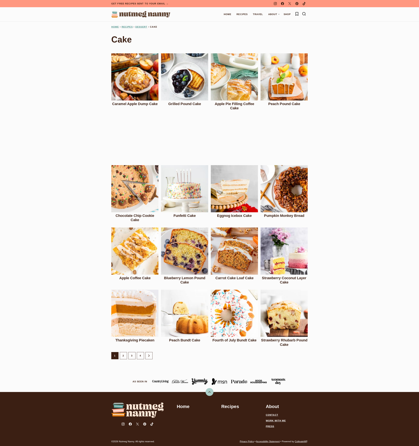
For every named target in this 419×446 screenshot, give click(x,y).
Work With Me (276, 420)
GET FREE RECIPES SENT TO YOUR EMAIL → (140, 3)
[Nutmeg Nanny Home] (140, 14)
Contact (272, 415)
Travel (258, 14)
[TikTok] (304, 3)
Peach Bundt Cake (184, 340)
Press (270, 426)
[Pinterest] (297, 3)
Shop (287, 14)
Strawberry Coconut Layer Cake (284, 280)
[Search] (304, 14)
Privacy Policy (247, 441)
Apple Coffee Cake (135, 278)
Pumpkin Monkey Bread (284, 216)
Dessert (141, 27)
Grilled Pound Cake (184, 104)
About (272, 14)
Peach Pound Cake (284, 104)
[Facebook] (282, 3)
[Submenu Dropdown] (279, 14)
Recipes (242, 14)
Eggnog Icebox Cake (234, 216)
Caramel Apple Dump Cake (135, 104)
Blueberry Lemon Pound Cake (184, 280)
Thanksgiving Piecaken (134, 340)
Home (227, 14)
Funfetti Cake (184, 216)
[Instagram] (275, 3)
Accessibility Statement (268, 441)
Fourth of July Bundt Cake (234, 340)
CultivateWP (301, 441)
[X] (289, 3)
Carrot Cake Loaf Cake (234, 278)
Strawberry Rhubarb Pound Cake (284, 342)
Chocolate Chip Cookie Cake (135, 218)
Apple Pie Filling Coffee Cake (234, 106)
